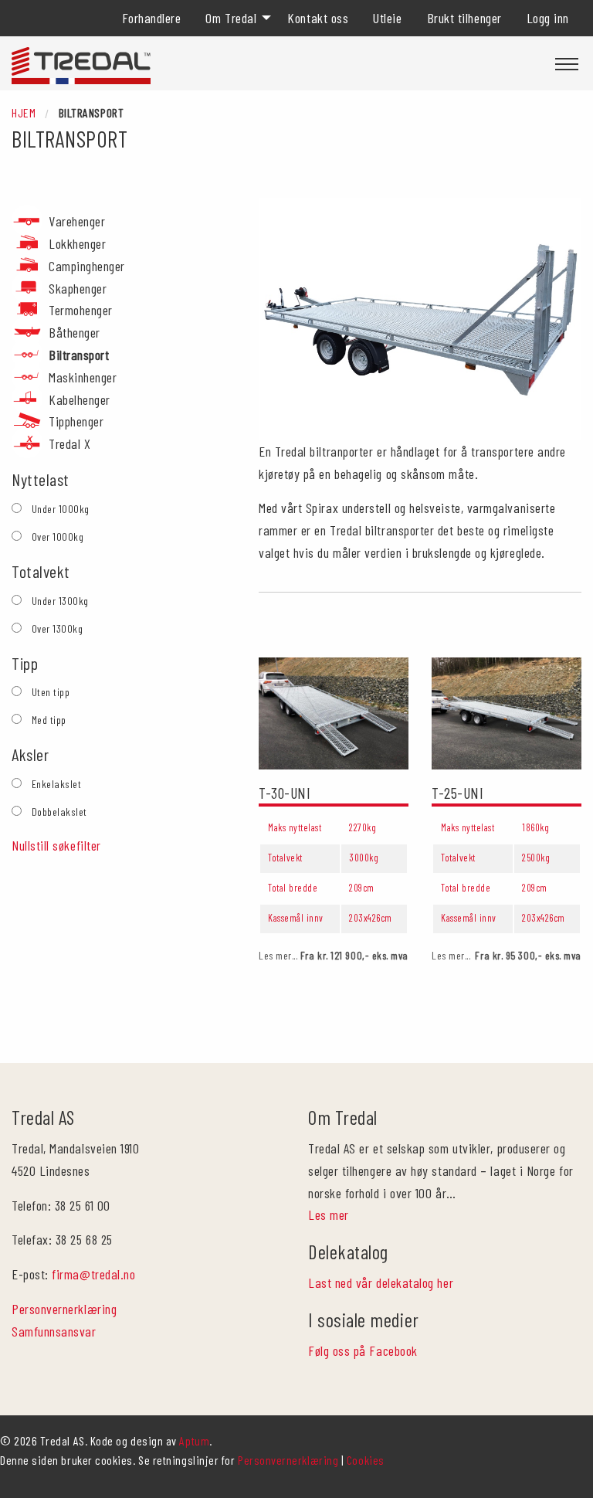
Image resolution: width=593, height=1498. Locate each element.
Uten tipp (51, 691)
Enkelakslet (57, 783)
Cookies (366, 1459)
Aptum (194, 1440)
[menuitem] (152, 17)
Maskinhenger (83, 377)
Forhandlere (151, 17)
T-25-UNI (457, 792)
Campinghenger (87, 265)
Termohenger (81, 309)
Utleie (387, 17)
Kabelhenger (79, 399)
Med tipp (49, 719)
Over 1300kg (57, 628)
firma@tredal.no (93, 1273)
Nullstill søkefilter (56, 845)
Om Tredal (230, 17)
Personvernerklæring (64, 1308)
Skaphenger (78, 288)
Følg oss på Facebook (363, 1350)
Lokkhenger (77, 243)
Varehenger (77, 220)
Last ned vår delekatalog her (380, 1282)
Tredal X (69, 443)
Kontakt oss (317, 17)
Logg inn (548, 17)
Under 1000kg (61, 508)
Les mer (328, 1214)
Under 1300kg (60, 600)
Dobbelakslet (59, 811)
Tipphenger (76, 421)
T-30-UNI (284, 792)
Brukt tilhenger (464, 17)
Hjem (24, 112)
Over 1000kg (58, 536)
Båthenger (74, 332)
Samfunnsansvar (54, 1331)
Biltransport (79, 354)
